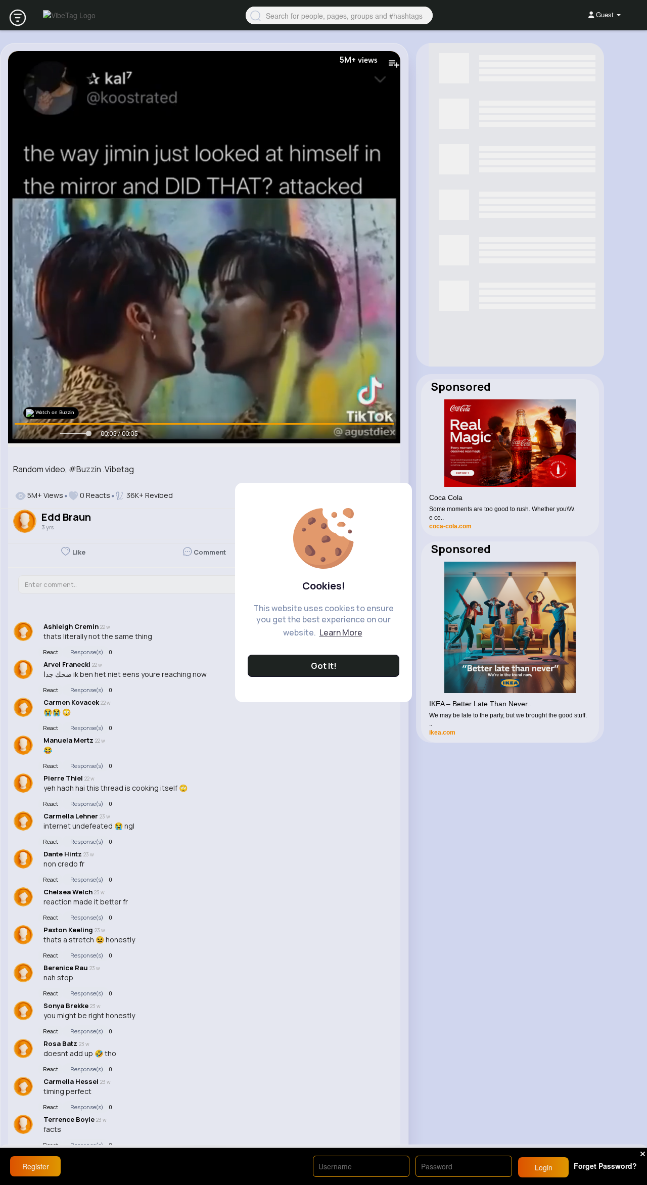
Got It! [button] (324, 665)
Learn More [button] (340, 632)
